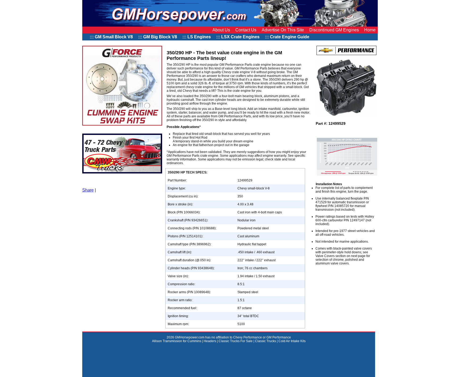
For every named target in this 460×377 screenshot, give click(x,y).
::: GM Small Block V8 (111, 37)
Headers (210, 341)
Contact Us (245, 30)
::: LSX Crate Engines (238, 37)
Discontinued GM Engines (334, 30)
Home (370, 30)
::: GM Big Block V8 (157, 37)
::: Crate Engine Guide (287, 37)
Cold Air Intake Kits (292, 341)
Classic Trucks (265, 341)
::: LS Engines (196, 37)
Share (88, 190)
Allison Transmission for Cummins (177, 341)
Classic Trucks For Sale (236, 341)
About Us (221, 30)
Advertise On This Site (283, 30)
